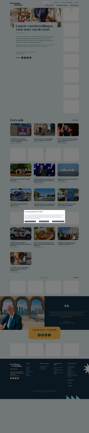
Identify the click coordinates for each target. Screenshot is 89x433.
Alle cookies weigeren (44, 221)
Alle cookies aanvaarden (30, 221)
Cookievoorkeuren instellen (58, 221)
